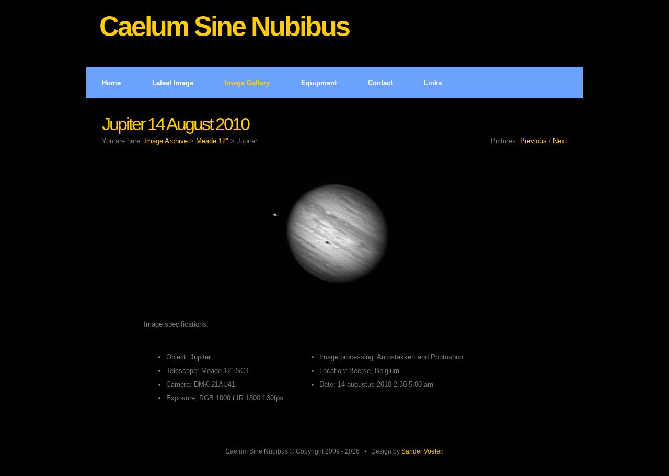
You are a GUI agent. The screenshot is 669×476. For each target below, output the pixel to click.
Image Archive (166, 141)
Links (433, 83)
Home (111, 83)
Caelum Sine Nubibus (224, 26)
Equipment (319, 83)
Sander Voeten (422, 451)
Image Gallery (247, 83)
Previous (533, 141)
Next (560, 141)
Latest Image (172, 83)
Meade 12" (212, 141)
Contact (380, 83)
